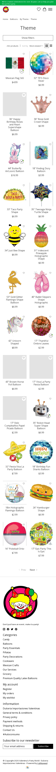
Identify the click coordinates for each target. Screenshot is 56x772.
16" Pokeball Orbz (14, 548)
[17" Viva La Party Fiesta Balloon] (41, 367)
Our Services (9, 669)
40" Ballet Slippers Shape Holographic (41, 299)
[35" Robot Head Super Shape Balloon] (41, 408)
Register (7, 689)
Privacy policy (10, 717)
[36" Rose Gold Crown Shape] (41, 104)
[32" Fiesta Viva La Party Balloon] (15, 452)
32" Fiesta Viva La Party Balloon (14, 468)
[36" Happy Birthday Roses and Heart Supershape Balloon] (15, 104)
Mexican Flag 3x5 (15, 78)
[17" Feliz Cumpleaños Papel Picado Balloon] (15, 408)
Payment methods (12, 721)
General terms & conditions (17, 712)
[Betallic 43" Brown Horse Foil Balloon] (15, 367)
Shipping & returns (13, 725)
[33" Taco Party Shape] (15, 194)
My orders (8, 693)
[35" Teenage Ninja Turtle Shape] (41, 194)
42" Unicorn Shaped (14, 342)
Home (5, 19)
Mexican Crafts (11, 665)
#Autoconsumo (11, 734)
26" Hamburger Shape (41, 509)
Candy (6, 639)
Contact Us (9, 730)
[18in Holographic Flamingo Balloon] (15, 493)
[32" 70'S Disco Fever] (41, 63)
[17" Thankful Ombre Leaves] (41, 326)
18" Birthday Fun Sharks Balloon (41, 468)
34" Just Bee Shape (15, 250)
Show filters (28, 37)
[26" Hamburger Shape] (41, 493)
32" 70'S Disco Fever (41, 79)
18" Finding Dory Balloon (41, 170)
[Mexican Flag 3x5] (15, 63)
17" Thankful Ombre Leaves (41, 342)
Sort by (25, 46)
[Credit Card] (27, 767)
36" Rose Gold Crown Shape (41, 120)
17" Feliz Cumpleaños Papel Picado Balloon (15, 425)
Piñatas (7, 652)
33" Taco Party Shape (15, 211)
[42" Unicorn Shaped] (15, 326)
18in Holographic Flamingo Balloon (14, 509)
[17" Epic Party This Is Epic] (41, 534)
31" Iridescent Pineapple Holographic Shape (41, 254)
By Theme (24, 19)
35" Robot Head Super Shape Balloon (41, 425)
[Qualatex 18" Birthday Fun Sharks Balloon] (41, 452)
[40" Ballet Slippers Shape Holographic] (41, 282)
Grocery (7, 674)
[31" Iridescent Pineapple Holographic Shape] (41, 235)
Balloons (14, 19)
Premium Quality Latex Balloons (20, 678)
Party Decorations (12, 656)
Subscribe (43, 746)
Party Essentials (11, 648)
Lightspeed (42, 763)
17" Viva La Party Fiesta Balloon (41, 383)
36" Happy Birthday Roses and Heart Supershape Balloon (15, 124)
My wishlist (9, 697)
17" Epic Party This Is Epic (41, 550)
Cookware (8, 661)
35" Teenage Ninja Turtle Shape (41, 211)
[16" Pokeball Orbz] (15, 534)
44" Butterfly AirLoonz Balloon (14, 170)
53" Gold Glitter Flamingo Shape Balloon (14, 299)
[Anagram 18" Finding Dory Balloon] (41, 153)
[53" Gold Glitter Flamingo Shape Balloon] (15, 282)
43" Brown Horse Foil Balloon (14, 383)
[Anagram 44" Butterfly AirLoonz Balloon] (15, 153)
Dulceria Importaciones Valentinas (21, 708)
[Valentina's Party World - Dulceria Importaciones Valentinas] (6, 9)
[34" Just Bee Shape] (15, 235)
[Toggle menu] (50, 9)
